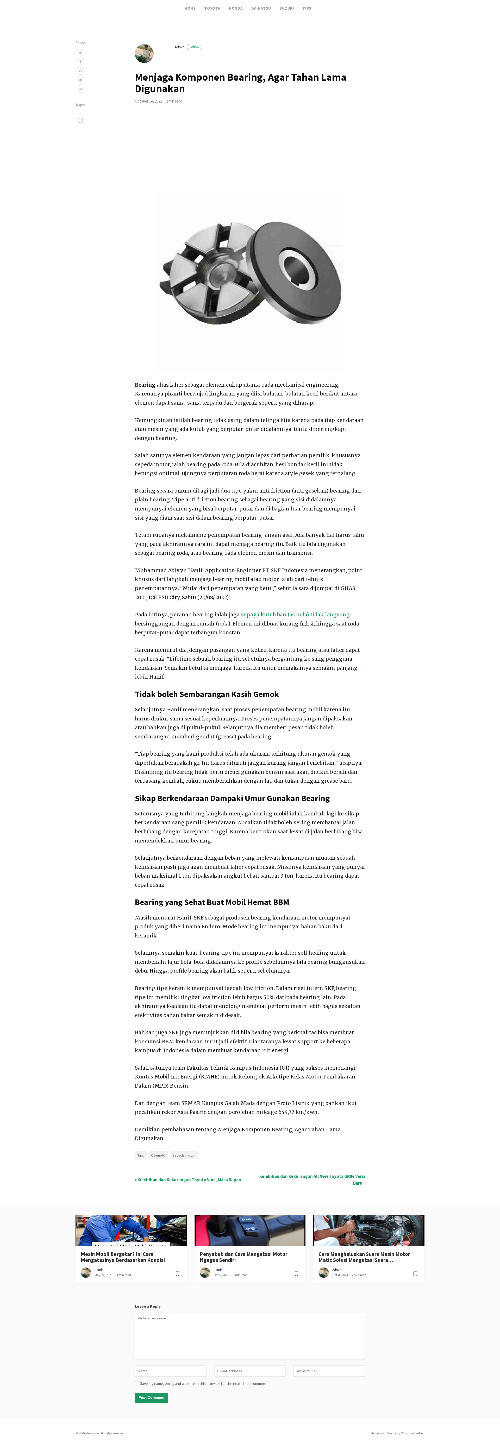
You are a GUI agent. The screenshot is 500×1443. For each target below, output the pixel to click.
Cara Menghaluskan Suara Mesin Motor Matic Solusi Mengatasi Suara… (364, 1257)
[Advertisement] (250, 151)
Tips (306, 8)
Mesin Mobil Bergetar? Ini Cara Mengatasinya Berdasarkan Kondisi (123, 1257)
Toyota (212, 8)
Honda (236, 8)
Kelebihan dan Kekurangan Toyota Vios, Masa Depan (189, 1180)
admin (187, 46)
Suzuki (286, 8)
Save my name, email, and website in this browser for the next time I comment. (203, 1383)
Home (190, 8)
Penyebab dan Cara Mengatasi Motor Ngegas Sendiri (244, 1257)
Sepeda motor (183, 1155)
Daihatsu (261, 8)
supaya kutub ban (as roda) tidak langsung (295, 614)
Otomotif (158, 1155)
